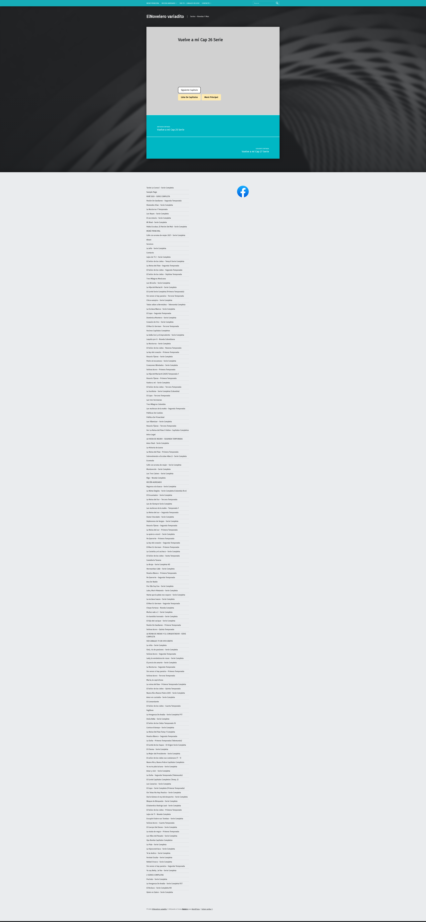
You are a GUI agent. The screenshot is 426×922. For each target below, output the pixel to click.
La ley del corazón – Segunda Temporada (163, 543)
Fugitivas (150, 710)
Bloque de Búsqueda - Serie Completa (161, 801)
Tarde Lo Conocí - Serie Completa (160, 188)
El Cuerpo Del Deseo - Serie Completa (161, 827)
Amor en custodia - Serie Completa (160, 697)
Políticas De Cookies (154, 413)
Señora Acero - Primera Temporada (160, 370)
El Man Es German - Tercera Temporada (162, 326)
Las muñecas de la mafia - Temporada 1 (162, 508)
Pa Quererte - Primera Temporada (160, 539)
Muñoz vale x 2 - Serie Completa (159, 612)
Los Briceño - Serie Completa (158, 283)
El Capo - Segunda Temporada (158, 313)
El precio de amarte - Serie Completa (161, 663)
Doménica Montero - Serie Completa (161, 318)
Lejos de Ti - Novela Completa (158, 814)
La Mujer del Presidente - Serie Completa (163, 754)
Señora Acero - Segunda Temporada (161, 654)
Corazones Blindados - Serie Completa (162, 365)
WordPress (196, 909)
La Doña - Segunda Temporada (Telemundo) (164, 775)
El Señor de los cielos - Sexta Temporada (163, 556)
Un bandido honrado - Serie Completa (162, 616)
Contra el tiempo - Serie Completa (160, 728)
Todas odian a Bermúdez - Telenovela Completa (165, 305)
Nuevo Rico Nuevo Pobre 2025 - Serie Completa (165, 693)
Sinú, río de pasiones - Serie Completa (162, 650)
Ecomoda (150, 461)
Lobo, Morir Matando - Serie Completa (162, 590)
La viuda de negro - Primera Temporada (162, 832)
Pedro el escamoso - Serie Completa (161, 361)
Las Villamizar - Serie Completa (159, 422)
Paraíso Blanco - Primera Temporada (161, 573)
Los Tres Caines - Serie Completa (159, 474)
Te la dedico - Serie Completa (158, 853)
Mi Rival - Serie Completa (156, 222)
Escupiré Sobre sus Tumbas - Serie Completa (164, 819)
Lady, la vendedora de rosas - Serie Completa (164, 658)
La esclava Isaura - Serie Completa (160, 599)
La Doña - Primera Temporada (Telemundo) (164, 741)
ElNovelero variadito (165, 16)
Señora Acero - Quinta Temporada (160, 629)
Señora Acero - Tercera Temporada (160, 676)
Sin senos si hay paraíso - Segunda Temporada (165, 866)
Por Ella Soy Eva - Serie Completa (159, 586)
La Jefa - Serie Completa (156, 248)
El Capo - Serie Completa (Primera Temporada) (165, 788)
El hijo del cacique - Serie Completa (160, 621)
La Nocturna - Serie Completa (158, 344)
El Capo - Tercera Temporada (158, 396)
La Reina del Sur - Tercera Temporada (161, 499)
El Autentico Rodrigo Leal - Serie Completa (163, 806)
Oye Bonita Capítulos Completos (159, 840)
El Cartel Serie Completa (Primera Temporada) (165, 292)
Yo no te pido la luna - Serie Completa (161, 767)
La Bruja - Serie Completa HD (158, 564)
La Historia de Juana (154, 448)
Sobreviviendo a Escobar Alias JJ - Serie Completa (166, 456)
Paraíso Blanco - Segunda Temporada (161, 736)
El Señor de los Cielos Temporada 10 (161, 723)
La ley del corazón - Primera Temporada (162, 352)
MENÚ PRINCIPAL (152, 3)
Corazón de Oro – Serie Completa (159, 322)
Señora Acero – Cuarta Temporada (160, 823)
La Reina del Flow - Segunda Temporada (162, 266)
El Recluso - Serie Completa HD (159, 888)
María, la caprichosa (154, 680)
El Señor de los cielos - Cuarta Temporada (163, 706)
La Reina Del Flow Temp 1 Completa (160, 732)
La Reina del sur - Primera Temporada (162, 530)
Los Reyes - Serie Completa (157, 214)
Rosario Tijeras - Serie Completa (159, 357)
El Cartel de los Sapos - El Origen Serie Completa (166, 745)
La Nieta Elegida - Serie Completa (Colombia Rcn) (166, 491)
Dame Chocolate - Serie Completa (160, 517)
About (148, 240)
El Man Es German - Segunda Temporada (163, 603)
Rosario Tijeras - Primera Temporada (161, 378)
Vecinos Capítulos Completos (158, 331)
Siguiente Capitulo (189, 90)
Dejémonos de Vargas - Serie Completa (162, 521)
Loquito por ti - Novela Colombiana (160, 339)
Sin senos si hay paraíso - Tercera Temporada (165, 296)
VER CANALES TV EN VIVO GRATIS (159, 641)
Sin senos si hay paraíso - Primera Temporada (165, 671)
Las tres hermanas (154, 400)
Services (149, 244)
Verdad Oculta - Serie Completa (159, 857)
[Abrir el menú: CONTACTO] (210, 3)
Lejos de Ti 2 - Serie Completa (158, 257)
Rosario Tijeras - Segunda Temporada (161, 526)
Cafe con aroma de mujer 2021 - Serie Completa (165, 235)
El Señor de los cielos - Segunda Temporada (164, 270)
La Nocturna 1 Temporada (157, 209)
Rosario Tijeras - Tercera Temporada (161, 426)
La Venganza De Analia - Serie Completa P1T (164, 715)
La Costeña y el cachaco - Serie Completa (163, 551)
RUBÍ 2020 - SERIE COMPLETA (158, 196)
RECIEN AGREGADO (168, 3)
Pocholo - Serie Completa (156, 879)
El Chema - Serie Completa (157, 749)
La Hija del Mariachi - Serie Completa (161, 287)
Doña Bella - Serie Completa (157, 719)
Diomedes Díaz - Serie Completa (159, 205)
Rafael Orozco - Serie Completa (159, 862)
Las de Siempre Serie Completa (159, 504)
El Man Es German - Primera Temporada (162, 547)
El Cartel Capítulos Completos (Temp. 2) (162, 780)
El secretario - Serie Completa (158, 218)
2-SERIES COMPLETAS (155, 875)
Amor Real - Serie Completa (157, 443)
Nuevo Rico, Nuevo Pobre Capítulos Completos (165, 762)
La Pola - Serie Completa (156, 845)
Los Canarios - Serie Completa (158, 784)
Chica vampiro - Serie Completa (159, 300)
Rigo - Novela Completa (156, 478)
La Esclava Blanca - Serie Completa (160, 309)
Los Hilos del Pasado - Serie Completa (161, 836)
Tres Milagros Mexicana (156, 279)
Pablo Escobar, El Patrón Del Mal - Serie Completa (166, 227)
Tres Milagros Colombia (156, 404)
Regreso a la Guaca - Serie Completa (161, 487)
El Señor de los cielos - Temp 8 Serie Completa (165, 261)
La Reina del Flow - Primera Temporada (162, 452)
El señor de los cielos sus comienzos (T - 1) (163, 758)
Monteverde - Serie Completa (158, 469)
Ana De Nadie (152, 582)
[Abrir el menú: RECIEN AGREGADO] (176, 3)
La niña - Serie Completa (156, 645)
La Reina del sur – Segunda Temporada (162, 512)
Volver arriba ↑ (207, 909)
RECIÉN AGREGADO (154, 482)
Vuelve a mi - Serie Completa (158, 383)
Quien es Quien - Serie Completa (159, 892)
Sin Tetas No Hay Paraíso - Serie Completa (163, 793)
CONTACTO (206, 3)
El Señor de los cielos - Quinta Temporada (163, 689)
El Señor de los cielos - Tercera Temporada (163, 387)
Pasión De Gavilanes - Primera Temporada (163, 625)
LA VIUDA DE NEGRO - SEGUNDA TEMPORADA (164, 439)
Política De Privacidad (155, 417)
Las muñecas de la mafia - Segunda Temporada (165, 409)
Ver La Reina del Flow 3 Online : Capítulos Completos (167, 430)
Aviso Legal (150, 435)
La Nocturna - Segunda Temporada (160, 667)
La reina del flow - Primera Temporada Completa (166, 684)
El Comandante (152, 702)
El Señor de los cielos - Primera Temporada (164, 810)
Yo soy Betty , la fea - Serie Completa (161, 870)
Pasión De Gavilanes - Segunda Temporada (163, 201)
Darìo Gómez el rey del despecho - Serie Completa (167, 797)
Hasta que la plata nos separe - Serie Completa (165, 595)
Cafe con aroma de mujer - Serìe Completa (163, 465)
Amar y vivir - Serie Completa (158, 771)
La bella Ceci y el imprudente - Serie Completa (165, 335)
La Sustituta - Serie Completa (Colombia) (162, 391)
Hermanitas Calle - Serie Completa (160, 569)
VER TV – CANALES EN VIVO (189, 3)
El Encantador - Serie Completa (159, 495)
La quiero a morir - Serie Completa (160, 534)
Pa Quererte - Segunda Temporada (160, 577)
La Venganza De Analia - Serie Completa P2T (164, 884)
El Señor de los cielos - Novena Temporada (163, 348)
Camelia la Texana (153, 560)
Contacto (150, 253)
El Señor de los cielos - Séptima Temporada (164, 274)
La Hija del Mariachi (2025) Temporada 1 (162, 374)
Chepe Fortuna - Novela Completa (160, 608)
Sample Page (151, 192)
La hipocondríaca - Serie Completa (160, 849)
